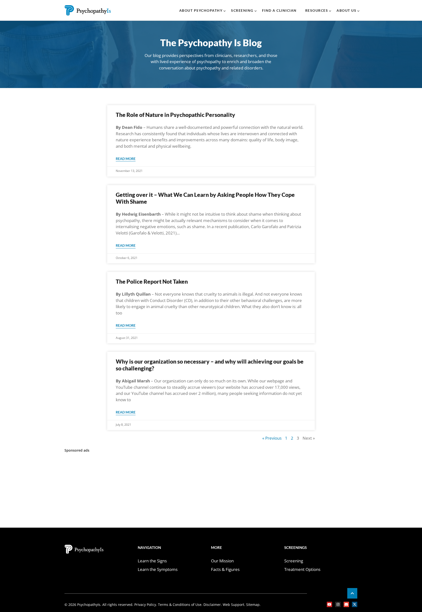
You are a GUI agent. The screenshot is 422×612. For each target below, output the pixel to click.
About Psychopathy (201, 10)
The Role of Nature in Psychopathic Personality (175, 114)
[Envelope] (346, 604)
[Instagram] (337, 604)
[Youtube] (329, 604)
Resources (316, 10)
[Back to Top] (352, 593)
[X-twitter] (354, 604)
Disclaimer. (212, 604)
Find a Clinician (279, 10)
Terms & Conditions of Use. (180, 604)
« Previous (272, 438)
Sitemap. (253, 604)
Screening (242, 10)
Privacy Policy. (146, 604)
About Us (346, 10)
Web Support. (233, 604)
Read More (126, 159)
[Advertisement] (211, 491)
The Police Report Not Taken (152, 281)
